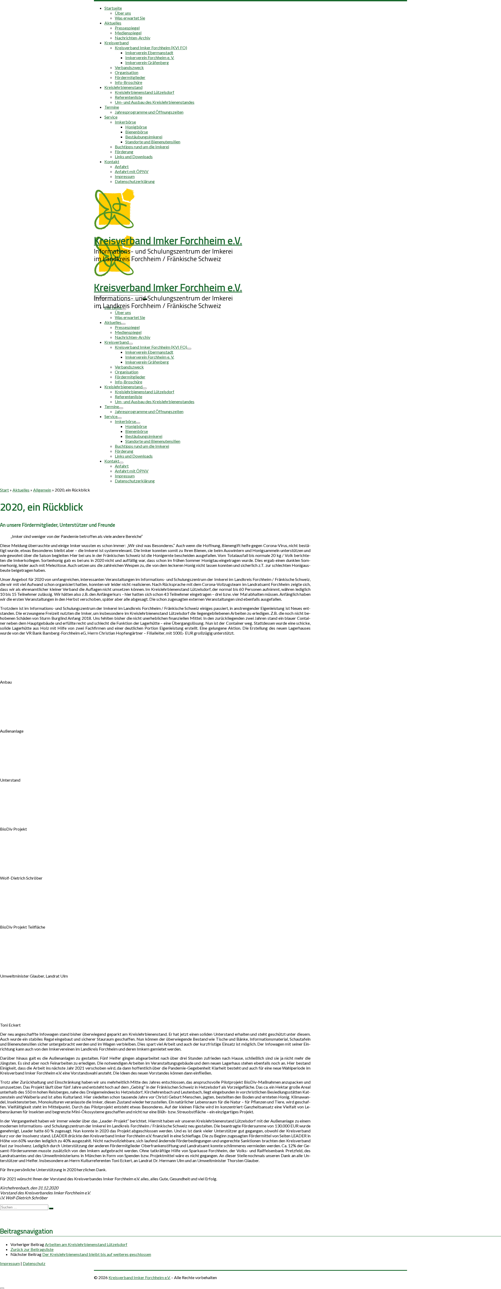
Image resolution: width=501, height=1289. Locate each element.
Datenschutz (34, 1263)
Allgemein (42, 489)
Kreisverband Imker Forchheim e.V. (139, 1277)
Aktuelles (21, 489)
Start (4, 489)
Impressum (10, 1263)
